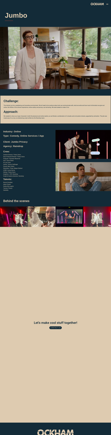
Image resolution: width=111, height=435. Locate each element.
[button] (55, 58)
